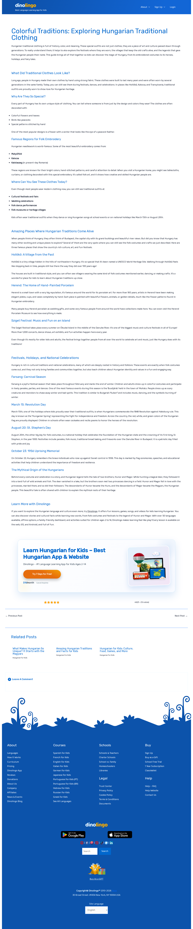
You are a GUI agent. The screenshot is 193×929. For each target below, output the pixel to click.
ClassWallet (151, 770)
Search (104, 851)
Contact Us (150, 795)
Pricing (10, 766)
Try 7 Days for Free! (42, 574)
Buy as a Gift (151, 757)
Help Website (151, 790)
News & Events (14, 797)
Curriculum (13, 762)
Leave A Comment (21, 679)
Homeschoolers (107, 766)
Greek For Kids (60, 797)
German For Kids (61, 770)
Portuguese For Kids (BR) (65, 784)
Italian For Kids (60, 766)
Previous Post (13, 616)
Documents (105, 804)
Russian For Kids (61, 792)
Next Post (181, 616)
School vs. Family (107, 762)
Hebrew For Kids (61, 788)
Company (12, 788)
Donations (12, 779)
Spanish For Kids (61, 753)
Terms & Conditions (109, 799)
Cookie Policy (106, 795)
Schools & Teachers (109, 753)
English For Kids (61, 762)
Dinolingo (92, 511)
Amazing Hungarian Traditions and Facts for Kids (74, 650)
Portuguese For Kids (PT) (65, 779)
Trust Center (105, 786)
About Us (12, 784)
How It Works (14, 757)
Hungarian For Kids (20, 657)
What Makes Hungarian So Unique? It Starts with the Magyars (28, 651)
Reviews (11, 775)
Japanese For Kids (62, 775)
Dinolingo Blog (14, 801)
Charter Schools (107, 757)
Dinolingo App (14, 770)
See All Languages (62, 801)
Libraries (103, 770)
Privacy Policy (106, 790)
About (144, 7)
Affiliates (11, 792)
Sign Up (158, 7)
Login (173, 7)
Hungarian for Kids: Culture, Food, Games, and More (116, 650)
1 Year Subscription (154, 766)
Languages (12, 753)
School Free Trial (153, 762)
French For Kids (61, 757)
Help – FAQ (150, 786)
